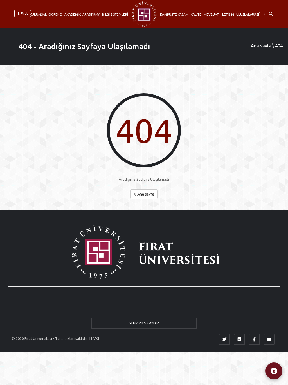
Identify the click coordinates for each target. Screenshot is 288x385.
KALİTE (196, 14)
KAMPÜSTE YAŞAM (174, 14)
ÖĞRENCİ (55, 14)
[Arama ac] (270, 14)
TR (263, 14)
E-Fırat (23, 13)
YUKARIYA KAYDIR (144, 323)
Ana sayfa (261, 45)
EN (254, 14)
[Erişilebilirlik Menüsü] (274, 370)
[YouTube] (269, 339)
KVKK (95, 338)
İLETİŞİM (227, 14)
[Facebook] (254, 339)
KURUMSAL (38, 14)
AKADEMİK (72, 14)
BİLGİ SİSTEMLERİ (115, 14)
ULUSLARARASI (247, 14)
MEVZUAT (211, 14)
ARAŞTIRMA (91, 14)
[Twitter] (224, 339)
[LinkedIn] (239, 339)
